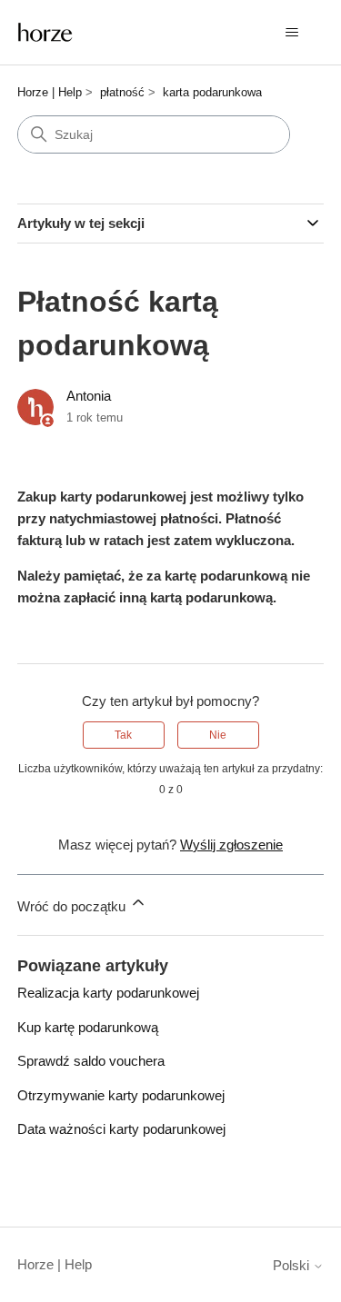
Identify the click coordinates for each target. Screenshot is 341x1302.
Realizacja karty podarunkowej (108, 992)
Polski (293, 1265)
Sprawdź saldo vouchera (91, 1060)
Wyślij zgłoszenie (231, 844)
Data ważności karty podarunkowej (121, 1129)
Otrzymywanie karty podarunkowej (121, 1095)
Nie (217, 735)
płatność (122, 92)
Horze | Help (49, 92)
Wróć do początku (73, 906)
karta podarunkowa (212, 92)
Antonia (88, 395)
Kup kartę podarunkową (87, 1027)
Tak (123, 735)
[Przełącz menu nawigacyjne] (291, 32)
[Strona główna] (45, 32)
